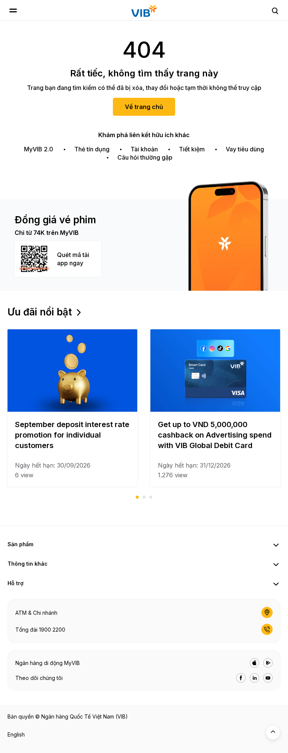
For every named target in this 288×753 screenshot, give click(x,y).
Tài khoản (144, 149)
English (16, 734)
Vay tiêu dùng (245, 149)
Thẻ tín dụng (92, 149)
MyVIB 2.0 (38, 149)
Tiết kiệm (192, 149)
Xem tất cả (99, 312)
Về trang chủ (144, 107)
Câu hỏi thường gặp (144, 157)
